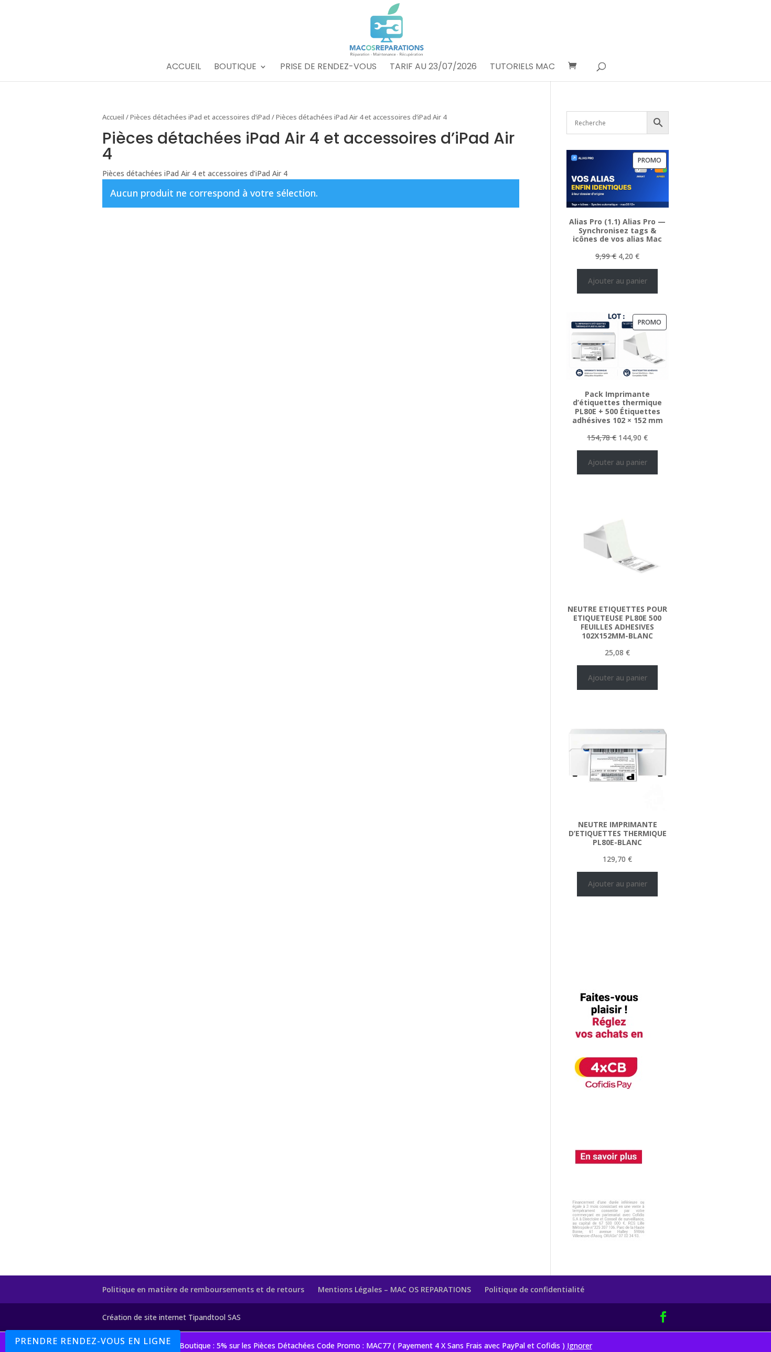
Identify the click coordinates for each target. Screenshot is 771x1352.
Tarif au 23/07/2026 (433, 67)
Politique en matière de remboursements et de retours (203, 1289)
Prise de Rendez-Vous (328, 67)
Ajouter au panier (617, 281)
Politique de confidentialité (534, 1289)
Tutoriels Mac (522, 67)
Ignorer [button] (579, 1345)
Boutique (235, 67)
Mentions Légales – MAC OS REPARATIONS (394, 1289)
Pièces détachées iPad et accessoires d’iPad (200, 117)
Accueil (183, 67)
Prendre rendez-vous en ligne (93, 1341)
